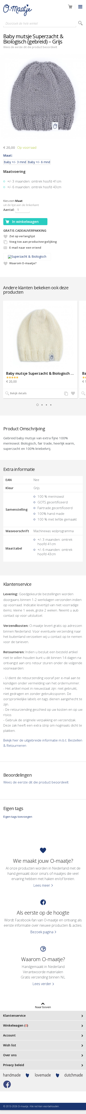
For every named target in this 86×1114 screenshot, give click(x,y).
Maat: (8, 155)
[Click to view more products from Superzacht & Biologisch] (43, 256)
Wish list (9, 1045)
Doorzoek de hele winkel (22, 23)
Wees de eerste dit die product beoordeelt (30, 47)
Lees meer (41, 885)
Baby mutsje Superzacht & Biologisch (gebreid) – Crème (40, 373)
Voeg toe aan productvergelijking (33, 242)
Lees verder (41, 983)
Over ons (10, 1055)
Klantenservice (14, 1015)
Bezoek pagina (41, 932)
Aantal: (9, 210)
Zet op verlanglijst (22, 236)
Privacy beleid (13, 1065)
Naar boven (43, 1007)
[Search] (80, 23)
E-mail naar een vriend (25, 248)
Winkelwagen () (15, 1025)
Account (9, 1035)
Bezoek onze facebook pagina (7, 1084)
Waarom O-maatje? (23, 263)
